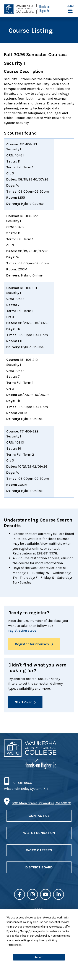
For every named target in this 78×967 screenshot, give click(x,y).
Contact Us (39, 816)
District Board (39, 867)
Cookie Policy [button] (42, 935)
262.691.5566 (21, 783)
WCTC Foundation (39, 833)
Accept (39, 957)
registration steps (22, 630)
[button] (70, 8)
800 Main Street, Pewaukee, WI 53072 (41, 803)
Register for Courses (32, 644)
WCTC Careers (39, 850)
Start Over (23, 702)
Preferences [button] (14, 944)
